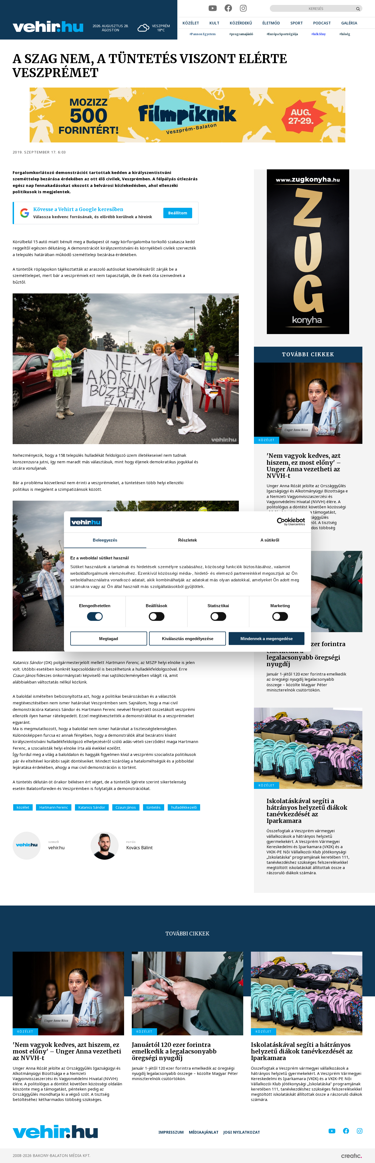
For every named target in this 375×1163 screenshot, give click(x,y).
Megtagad (108, 638)
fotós (131, 842)
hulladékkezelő (184, 807)
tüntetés (154, 807)
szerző (53, 842)
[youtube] (212, 8)
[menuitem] (191, 23)
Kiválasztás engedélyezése (187, 638)
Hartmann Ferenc (54, 807)
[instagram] (243, 8)
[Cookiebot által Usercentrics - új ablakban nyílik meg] (281, 522)
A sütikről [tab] (270, 539)
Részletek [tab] (187, 539)
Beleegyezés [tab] (105, 539)
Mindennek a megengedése (266, 638)
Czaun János (126, 807)
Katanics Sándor (92, 807)
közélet (23, 807)
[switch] (156, 616)
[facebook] (228, 8)
